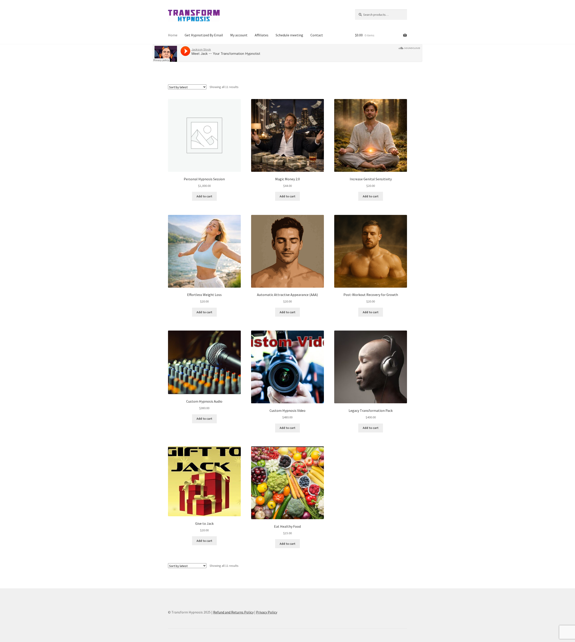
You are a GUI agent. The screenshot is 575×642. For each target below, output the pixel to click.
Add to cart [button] (204, 196)
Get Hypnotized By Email (204, 35)
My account (239, 35)
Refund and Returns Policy (233, 612)
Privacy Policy (266, 612)
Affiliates (261, 35)
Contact (316, 35)
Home (172, 35)
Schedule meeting (289, 35)
